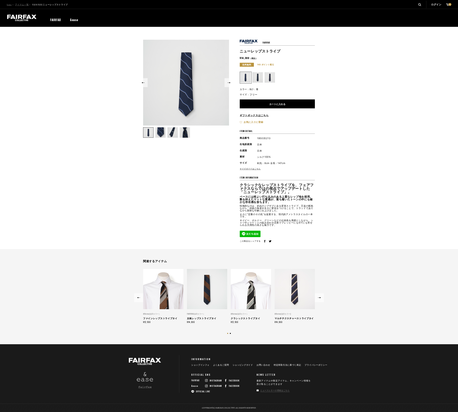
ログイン (436, 4)
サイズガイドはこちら (250, 169)
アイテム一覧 (22, 4)
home (9, 4)
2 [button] (231, 334)
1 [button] (228, 334)
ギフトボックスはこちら (254, 115)
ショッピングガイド (243, 365)
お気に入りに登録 (253, 122)
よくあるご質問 (221, 365)
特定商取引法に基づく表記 (287, 365)
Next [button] (229, 82)
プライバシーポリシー (315, 365)
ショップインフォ (200, 365)
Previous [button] (143, 82)
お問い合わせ (263, 365)
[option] (186, 83)
